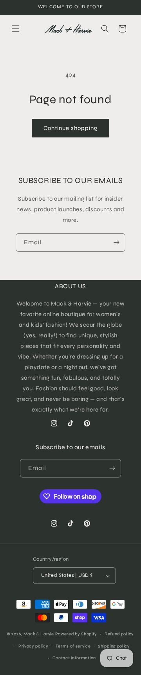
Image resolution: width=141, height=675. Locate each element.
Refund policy (119, 634)
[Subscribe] (116, 242)
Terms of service (73, 646)
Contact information (74, 657)
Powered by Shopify (76, 634)
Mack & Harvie (39, 634)
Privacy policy (33, 646)
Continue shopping (70, 128)
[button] (15, 28)
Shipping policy (114, 646)
